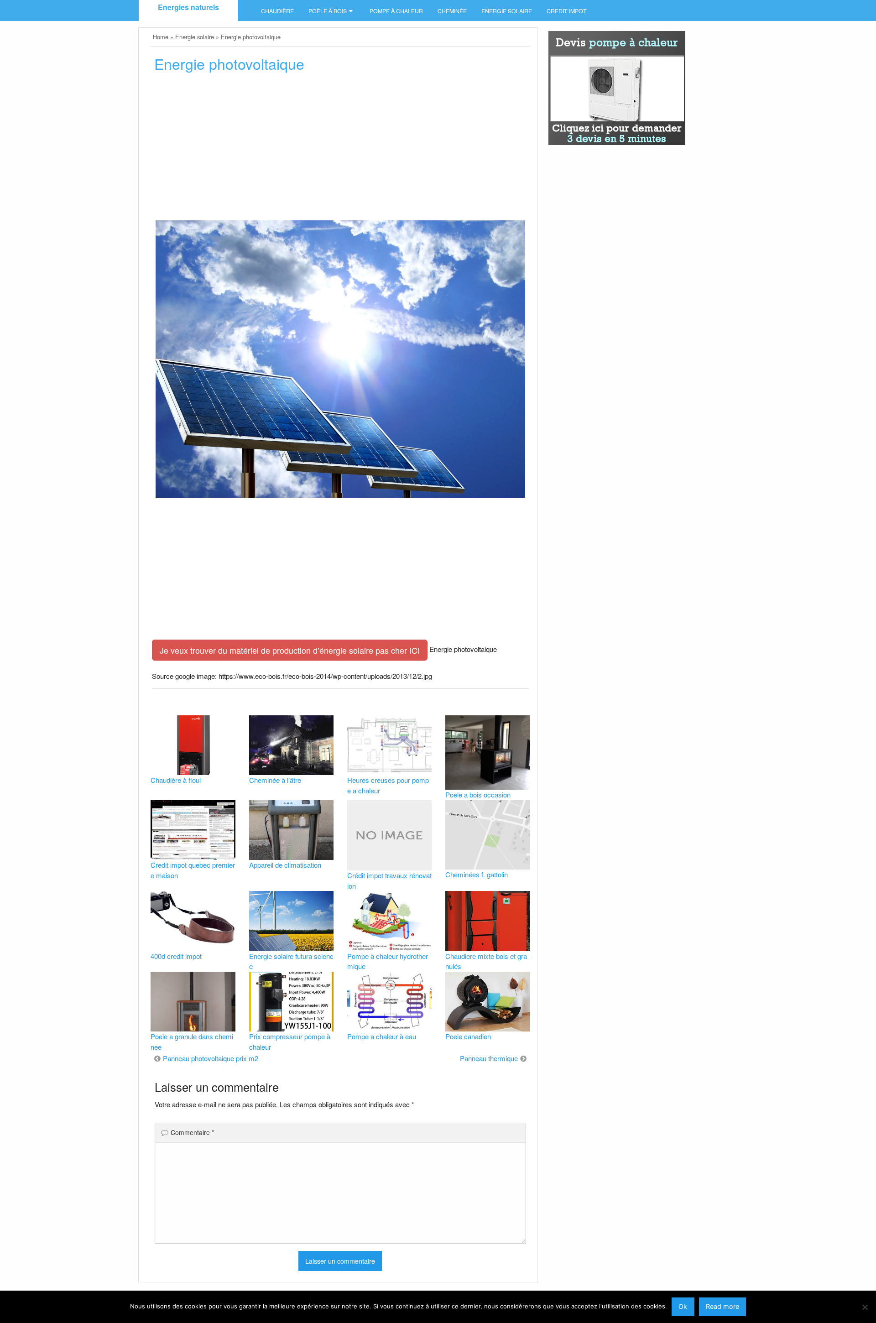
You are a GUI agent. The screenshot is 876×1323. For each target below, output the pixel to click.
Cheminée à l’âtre (275, 780)
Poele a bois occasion (478, 794)
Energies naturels (188, 7)
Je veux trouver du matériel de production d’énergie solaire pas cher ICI (290, 650)
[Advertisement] (340, 149)
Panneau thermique (489, 1058)
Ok (682, 1306)
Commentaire (192, 1132)
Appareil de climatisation (285, 865)
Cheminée (452, 11)
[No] (864, 1307)
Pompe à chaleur (396, 11)
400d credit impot (176, 956)
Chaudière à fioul (176, 780)
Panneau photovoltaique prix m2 (210, 1058)
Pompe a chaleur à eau (381, 1036)
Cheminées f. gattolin (476, 874)
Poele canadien (468, 1036)
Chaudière (277, 11)
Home (160, 36)
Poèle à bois (327, 11)
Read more (722, 1306)
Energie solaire (506, 11)
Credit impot (567, 11)
